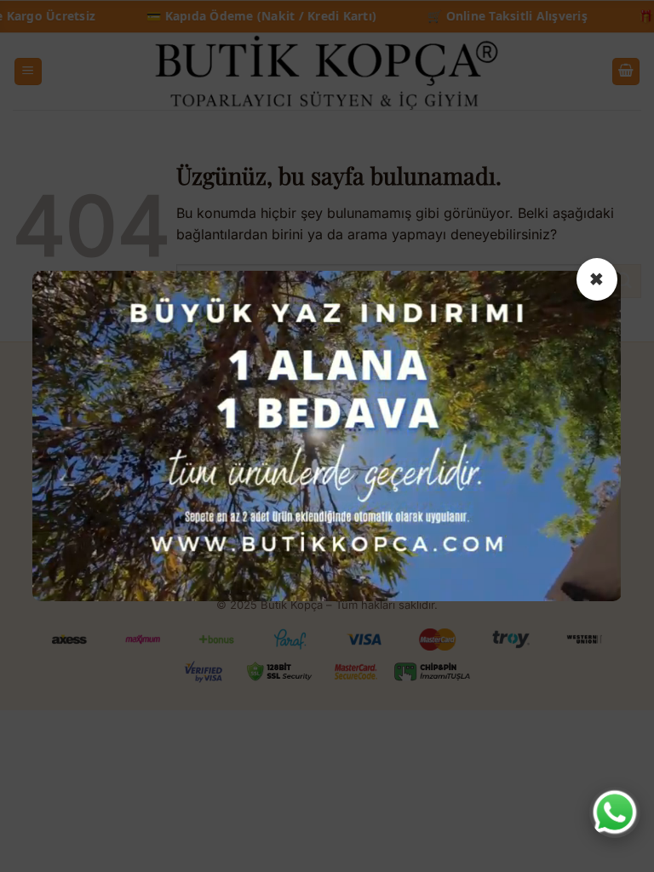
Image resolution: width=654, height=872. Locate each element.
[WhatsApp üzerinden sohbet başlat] (614, 812)
